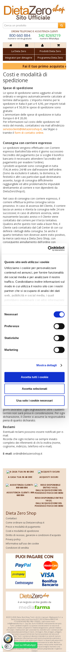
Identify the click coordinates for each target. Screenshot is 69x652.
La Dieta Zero (18, 51)
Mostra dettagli (46, 365)
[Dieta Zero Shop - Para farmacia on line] (34, 12)
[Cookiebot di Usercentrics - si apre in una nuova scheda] (49, 248)
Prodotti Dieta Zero (50, 51)
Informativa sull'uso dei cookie (22, 543)
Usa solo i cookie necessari (34, 400)
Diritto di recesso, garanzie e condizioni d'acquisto (33, 535)
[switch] (59, 326)
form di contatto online (29, 132)
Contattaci (11, 518)
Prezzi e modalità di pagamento (23, 526)
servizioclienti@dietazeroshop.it (22, 129)
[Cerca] (61, 25)
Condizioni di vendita (17, 547)
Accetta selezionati (34, 388)
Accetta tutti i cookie (34, 377)
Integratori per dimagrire (18, 57)
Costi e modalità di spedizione (22, 531)
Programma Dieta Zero (50, 57)
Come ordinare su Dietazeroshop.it (25, 522)
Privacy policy (13, 539)
